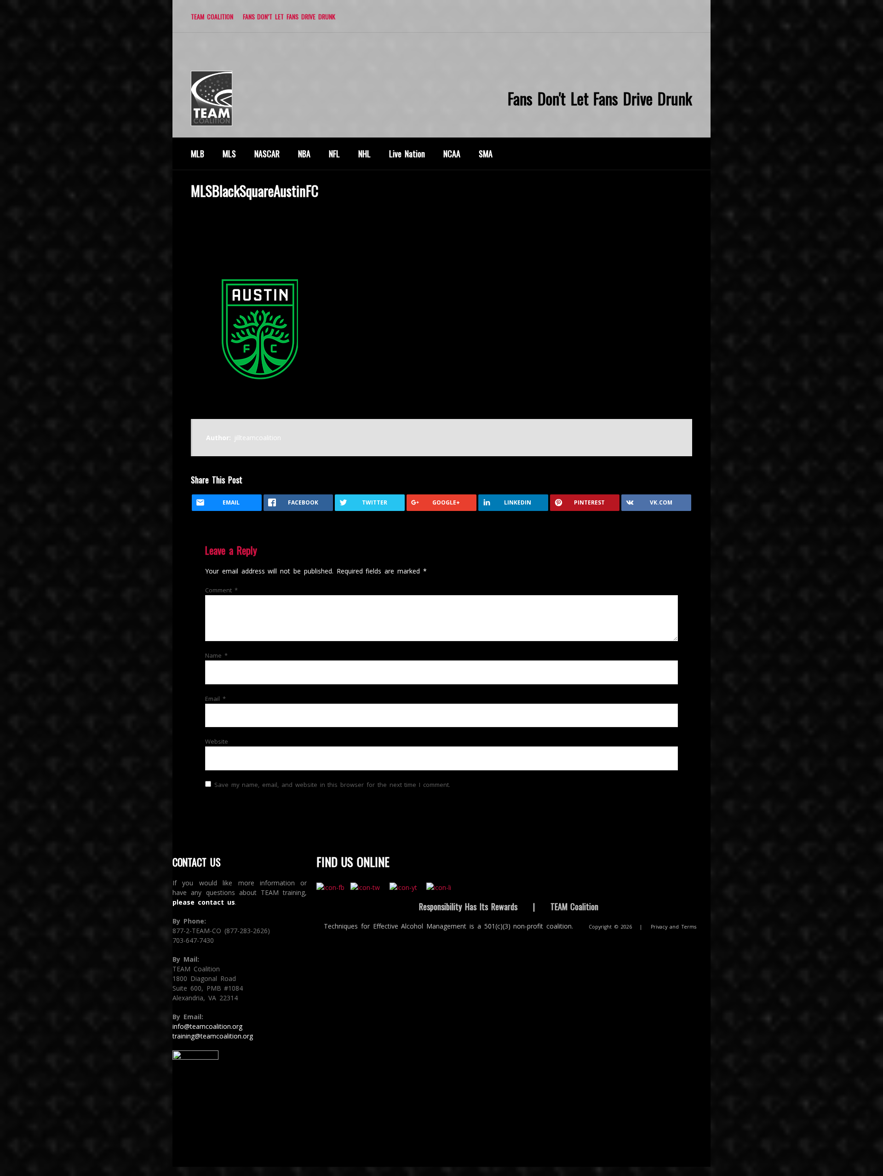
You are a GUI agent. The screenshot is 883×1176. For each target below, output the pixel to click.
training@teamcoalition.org (212, 1036)
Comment (221, 590)
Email (215, 698)
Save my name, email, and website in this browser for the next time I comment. (332, 784)
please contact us (203, 902)
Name (216, 655)
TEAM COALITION (212, 16)
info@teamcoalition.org (207, 1026)
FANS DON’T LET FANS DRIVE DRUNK (289, 16)
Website (216, 741)
